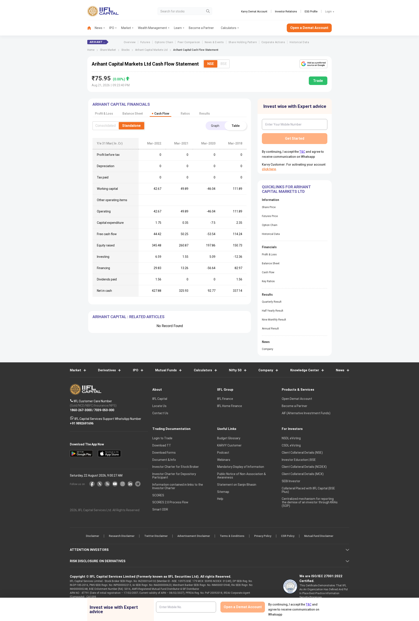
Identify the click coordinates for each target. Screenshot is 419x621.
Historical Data (299, 42)
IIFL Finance (225, 398)
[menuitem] (91, 28)
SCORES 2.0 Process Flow (170, 502)
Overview (130, 42)
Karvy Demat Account (254, 11)
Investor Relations (286, 11)
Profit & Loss (269, 254)
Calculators (228, 28)
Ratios (185, 113)
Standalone (131, 126)
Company (267, 349)
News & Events (214, 42)
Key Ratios (268, 281)
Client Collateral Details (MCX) (303, 474)
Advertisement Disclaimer (193, 536)
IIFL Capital (159, 398)
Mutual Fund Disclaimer (318, 536)
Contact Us (160, 413)
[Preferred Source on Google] (313, 63)
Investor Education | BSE (299, 460)
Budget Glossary (228, 438)
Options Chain (164, 42)
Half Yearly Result (272, 310)
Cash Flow (268, 272)
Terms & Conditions (232, 536)
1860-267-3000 (81, 410)
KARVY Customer (229, 445)
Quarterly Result (272, 301)
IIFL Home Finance (229, 406)
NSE (210, 64)
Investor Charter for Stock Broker (175, 466)
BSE (223, 64)
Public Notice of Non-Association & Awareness (241, 475)
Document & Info (164, 460)
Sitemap (223, 492)
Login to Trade (162, 438)
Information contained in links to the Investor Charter (177, 486)
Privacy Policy (262, 536)
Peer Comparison (189, 42)
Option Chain (269, 225)
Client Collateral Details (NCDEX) (304, 466)
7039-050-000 (104, 410)
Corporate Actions (273, 42)
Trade (318, 81)
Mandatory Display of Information (240, 466)
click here (269, 169)
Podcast (223, 452)
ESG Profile (311, 11)
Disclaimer (92, 536)
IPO (111, 28)
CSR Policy (287, 536)
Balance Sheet (271, 263)
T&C (302, 151)
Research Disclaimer (121, 536)
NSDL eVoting (291, 438)
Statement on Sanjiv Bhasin (236, 484)
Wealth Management (152, 28)
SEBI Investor (291, 481)
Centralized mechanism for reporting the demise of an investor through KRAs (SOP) (310, 502)
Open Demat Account (297, 398)
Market (126, 28)
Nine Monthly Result (274, 319)
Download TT (161, 445)
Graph (215, 125)
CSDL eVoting (291, 445)
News (98, 28)
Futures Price (270, 216)
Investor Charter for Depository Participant (174, 475)
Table (236, 125)
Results (204, 113)
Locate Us (159, 406)
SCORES (158, 495)
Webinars (223, 460)
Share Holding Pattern (242, 42)
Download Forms (164, 452)
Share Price (269, 207)
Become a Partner (201, 28)
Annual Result (270, 328)
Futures (145, 42)
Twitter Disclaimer (156, 536)
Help (220, 499)
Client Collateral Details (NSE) (302, 452)
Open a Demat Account (309, 28)
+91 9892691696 (81, 423)
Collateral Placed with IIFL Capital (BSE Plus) (308, 490)
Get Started (294, 138)
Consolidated (105, 126)
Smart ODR (160, 509)
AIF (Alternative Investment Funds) (306, 413)
